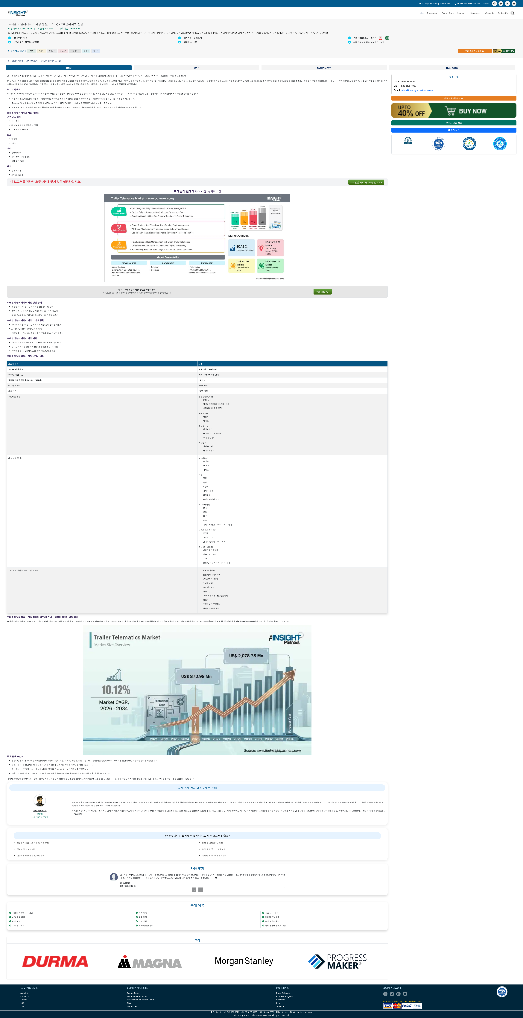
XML (22, 1006)
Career (23, 999)
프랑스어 (63, 51)
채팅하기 (455, 130)
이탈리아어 (75, 51)
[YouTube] (514, 3)
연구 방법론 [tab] (453, 67)
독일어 (41, 51)
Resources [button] (475, 13)
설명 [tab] (70, 67)
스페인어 (52, 51)
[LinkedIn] (507, 3)
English (31, 51)
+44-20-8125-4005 (480, 3)
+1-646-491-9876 (464, 3)
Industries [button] (432, 13)
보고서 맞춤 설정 (454, 122)
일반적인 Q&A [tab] (325, 67)
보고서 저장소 (17, 61)
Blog (278, 1003)
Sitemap (280, 1006)
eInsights (489, 13)
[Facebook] (494, 3)
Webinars (280, 999)
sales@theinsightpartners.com (436, 3)
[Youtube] (405, 995)
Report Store (448, 13)
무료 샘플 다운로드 (473, 51)
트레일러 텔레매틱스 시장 (50, 61)
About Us (24, 993)
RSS (22, 1003)
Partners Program (284, 996)
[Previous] (183, 889)
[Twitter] (500, 3)
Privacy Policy (133, 993)
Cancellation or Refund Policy (140, 999)
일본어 (86, 51)
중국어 (95, 51)
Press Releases (283, 993)
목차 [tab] (197, 67)
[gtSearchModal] (513, 13)
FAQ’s (129, 1003)
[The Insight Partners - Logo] (18, 13)
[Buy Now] (504, 51)
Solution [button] (461, 13)
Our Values (132, 1006)
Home (421, 13)
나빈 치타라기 (40, 810)
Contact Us (503, 13)
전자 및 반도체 (32, 61)
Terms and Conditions (137, 996)
